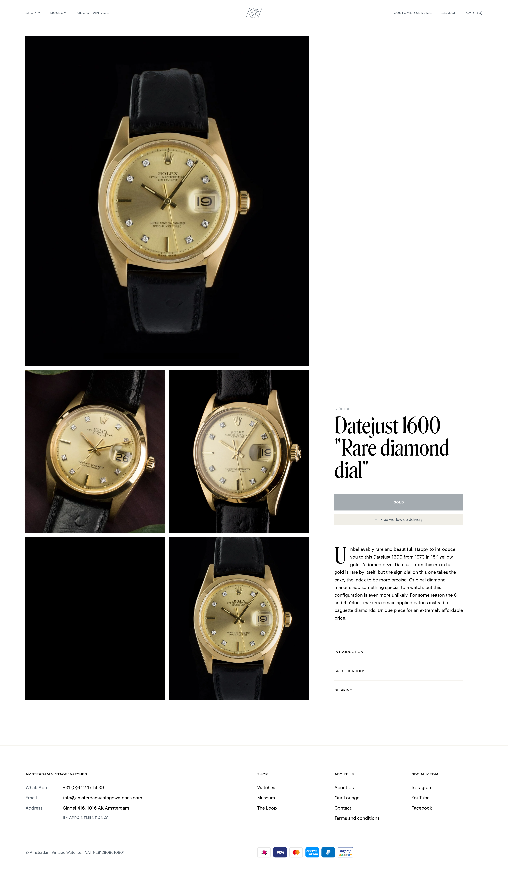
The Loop (267, 807)
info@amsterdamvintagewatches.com (102, 797)
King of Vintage (92, 13)
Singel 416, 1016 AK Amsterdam (96, 807)
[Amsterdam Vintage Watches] (254, 12)
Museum (58, 13)
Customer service (413, 13)
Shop (30, 13)
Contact (342, 807)
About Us (344, 787)
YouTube (421, 797)
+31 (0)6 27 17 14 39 (83, 787)
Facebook (422, 807)
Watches (266, 787)
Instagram (422, 787)
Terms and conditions (356, 818)
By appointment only (85, 817)
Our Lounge (346, 797)
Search (449, 13)
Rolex (342, 409)
